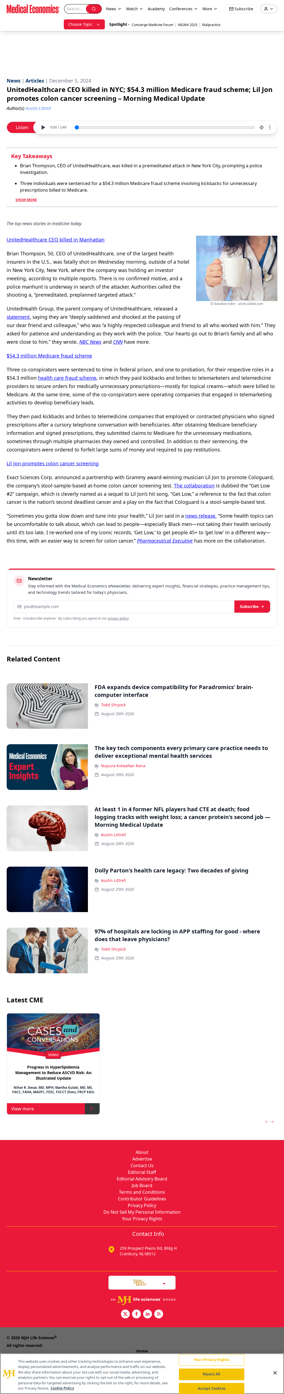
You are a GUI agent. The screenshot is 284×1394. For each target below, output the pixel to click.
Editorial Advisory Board (142, 1179)
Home (142, 1351)
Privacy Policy (142, 1205)
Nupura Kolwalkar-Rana (123, 765)
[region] (142, 1373)
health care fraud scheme (67, 377)
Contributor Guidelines (142, 1199)
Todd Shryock (113, 704)
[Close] (275, 1373)
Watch (132, 8)
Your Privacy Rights (142, 1219)
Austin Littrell (113, 834)
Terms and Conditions (142, 1192)
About (142, 1152)
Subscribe (249, 606)
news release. (201, 515)
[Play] (43, 127)
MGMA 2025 (187, 24)
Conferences (180, 8)
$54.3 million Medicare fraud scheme (49, 355)
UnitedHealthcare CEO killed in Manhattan (56, 239)
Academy (156, 8)
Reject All (211, 1374)
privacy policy (118, 618)
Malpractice (211, 24)
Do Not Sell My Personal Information (142, 1212)
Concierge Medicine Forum (152, 24)
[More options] (270, 127)
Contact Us (142, 1165)
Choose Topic (80, 24)
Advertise (142, 1159)
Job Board (142, 1185)
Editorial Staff (142, 1172)
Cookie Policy (62, 1388)
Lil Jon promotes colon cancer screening (53, 463)
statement (18, 317)
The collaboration (194, 485)
